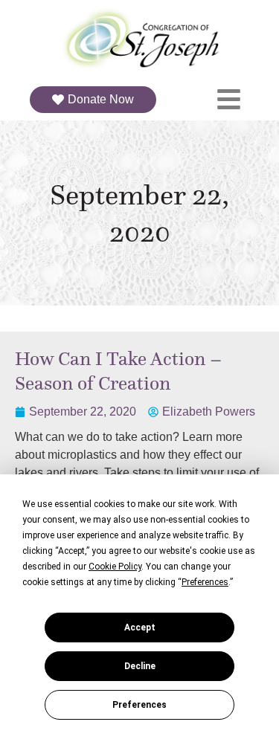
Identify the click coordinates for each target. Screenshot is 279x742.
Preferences (139, 705)
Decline (139, 666)
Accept (139, 627)
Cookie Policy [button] (115, 566)
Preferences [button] (205, 582)
